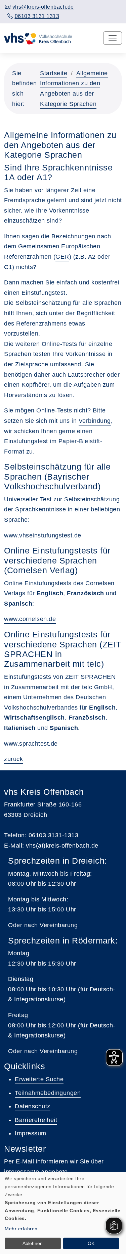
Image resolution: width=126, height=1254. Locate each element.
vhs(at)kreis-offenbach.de (62, 845)
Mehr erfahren (21, 1228)
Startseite (53, 73)
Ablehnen (33, 1243)
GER (62, 256)
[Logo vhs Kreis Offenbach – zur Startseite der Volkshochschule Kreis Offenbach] (38, 38)
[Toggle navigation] (112, 38)
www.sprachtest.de (31, 743)
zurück (13, 759)
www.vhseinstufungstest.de (42, 535)
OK (91, 1243)
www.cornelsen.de (30, 619)
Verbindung (95, 420)
